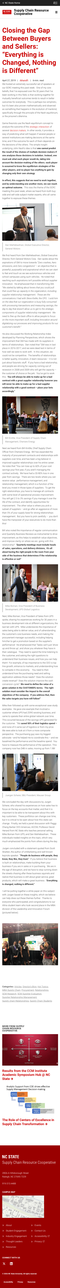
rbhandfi (24, 80)
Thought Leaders (14, 1241)
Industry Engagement (16, 1236)
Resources (11, 1247)
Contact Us (40, 1230)
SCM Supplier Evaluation (29, 993)
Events (38, 1225)
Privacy (20, 1282)
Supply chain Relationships (15, 1001)
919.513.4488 (9, 1183)
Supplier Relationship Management (19, 997)
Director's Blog (30, 986)
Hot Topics (43, 986)
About (9, 1225)
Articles (18, 986)
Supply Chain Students (41, 1001)
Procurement (27, 990)
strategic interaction (39, 126)
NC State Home (12, 3)
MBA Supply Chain (11, 990)
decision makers (18, 130)
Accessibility (8, 1282)
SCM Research (9, 993)
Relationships (41, 990)
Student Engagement (16, 1230)
